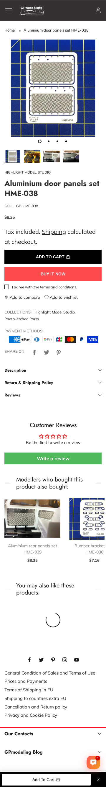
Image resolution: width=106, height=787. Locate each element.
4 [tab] (66, 141)
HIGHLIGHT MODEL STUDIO (27, 172)
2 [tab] (49, 141)
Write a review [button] (53, 458)
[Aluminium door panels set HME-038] (53, 88)
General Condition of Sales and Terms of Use (49, 673)
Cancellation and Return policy (35, 707)
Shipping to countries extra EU (35, 698)
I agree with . (44, 287)
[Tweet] (46, 351)
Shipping (54, 231)
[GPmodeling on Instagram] (65, 660)
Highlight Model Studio (54, 312)
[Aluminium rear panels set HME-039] (32, 519)
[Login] (98, 10)
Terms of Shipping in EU (28, 690)
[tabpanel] (53, 88)
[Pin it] (58, 351)
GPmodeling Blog (23, 752)
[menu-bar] (10, 10)
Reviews (12, 395)
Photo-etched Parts (21, 318)
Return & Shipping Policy (28, 383)
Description (15, 370)
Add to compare (24, 297)
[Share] (34, 351)
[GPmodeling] (31, 10)
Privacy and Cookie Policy (30, 715)
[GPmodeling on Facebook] (29, 660)
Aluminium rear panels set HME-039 (32, 549)
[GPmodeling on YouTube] (76, 660)
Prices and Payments (25, 681)
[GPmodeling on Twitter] (41, 660)
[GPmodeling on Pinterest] (53, 660)
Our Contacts (18, 734)
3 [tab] (57, 141)
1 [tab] (40, 141)
